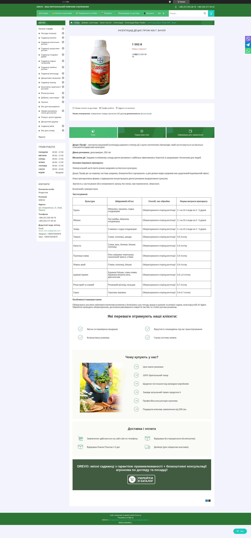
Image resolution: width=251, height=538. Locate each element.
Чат (242, 531)
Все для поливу (48, 131)
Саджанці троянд (48, 82)
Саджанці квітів (47, 126)
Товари (77, 23)
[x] (209, 501)
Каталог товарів (46, 29)
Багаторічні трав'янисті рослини (51, 88)
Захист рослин (106, 23)
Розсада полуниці (48, 33)
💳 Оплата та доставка (62, 13)
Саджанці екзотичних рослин (50, 43)
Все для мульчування (50, 106)
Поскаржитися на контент (118, 520)
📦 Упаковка (106, 13)
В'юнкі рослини (47, 93)
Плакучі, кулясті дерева (51, 117)
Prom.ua (138, 515)
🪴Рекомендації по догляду (127, 13)
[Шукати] (205, 13)
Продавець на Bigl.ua (125, 518)
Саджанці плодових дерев (49, 56)
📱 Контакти (149, 13)
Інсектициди (118, 23)
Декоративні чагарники (51, 78)
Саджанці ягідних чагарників (48, 62)
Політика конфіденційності (139, 520)
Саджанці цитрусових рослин (50, 49)
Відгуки (42, 137)
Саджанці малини (48, 38)
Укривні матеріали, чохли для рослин (49, 112)
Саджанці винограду (50, 74)
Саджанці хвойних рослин (49, 68)
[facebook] (207, 501)
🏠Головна (43, 13)
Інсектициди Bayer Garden (135, 23)
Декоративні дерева (49, 122)
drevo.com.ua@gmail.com (49, 231)
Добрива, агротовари (90, 23)
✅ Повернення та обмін (86, 13)
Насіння (44, 102)
